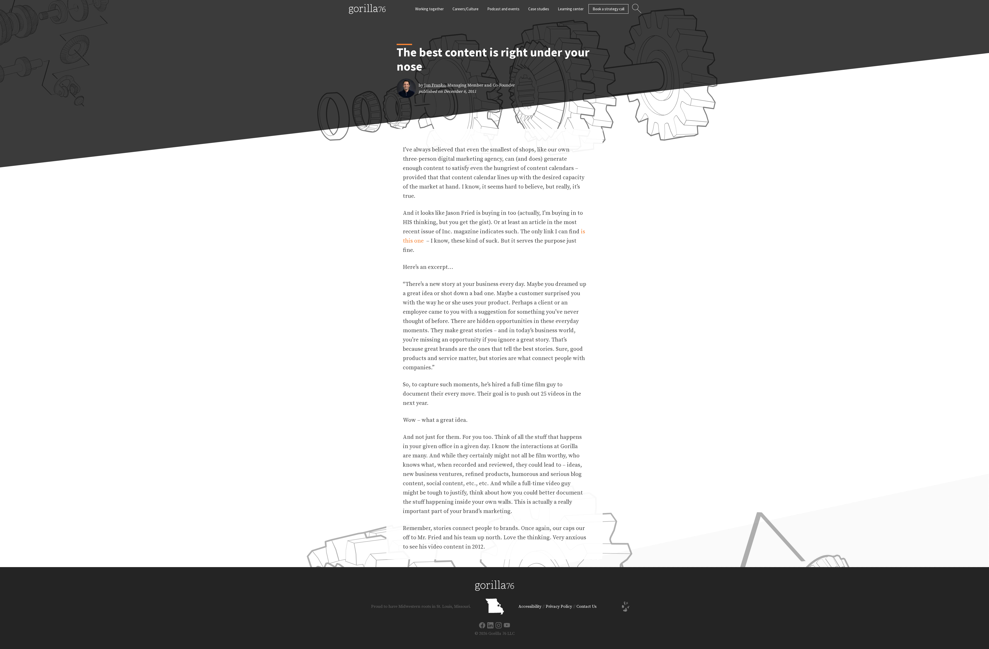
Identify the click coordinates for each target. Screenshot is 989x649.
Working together (429, 8)
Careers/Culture (466, 8)
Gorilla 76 (367, 9)
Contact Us (586, 606)
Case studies (538, 8)
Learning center (571, 8)
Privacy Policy (559, 606)
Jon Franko (434, 85)
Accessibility (529, 606)
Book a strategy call (608, 8)
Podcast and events (503, 8)
